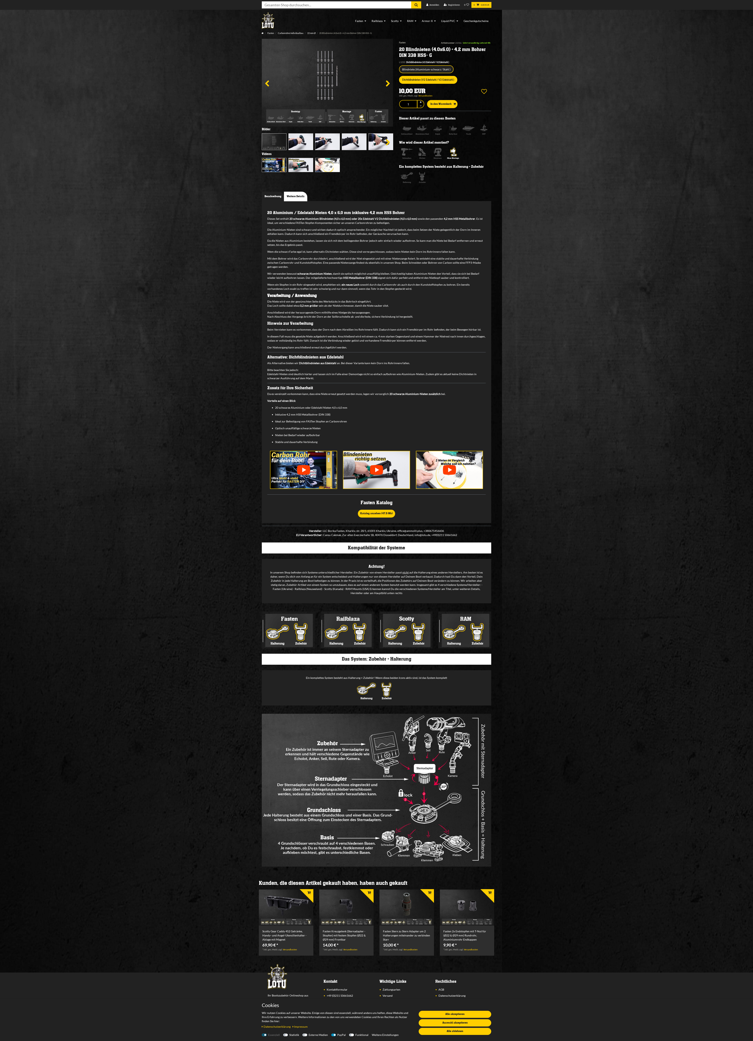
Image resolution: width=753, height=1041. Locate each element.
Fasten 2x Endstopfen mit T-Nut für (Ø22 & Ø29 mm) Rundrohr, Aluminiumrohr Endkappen (464, 935)
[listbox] (286, 907)
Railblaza (377, 21)
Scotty (395, 21)
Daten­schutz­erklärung (277, 1026)
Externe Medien (318, 1034)
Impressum (301, 1026)
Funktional (361, 1034)
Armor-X (427, 21)
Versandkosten (425, 95)
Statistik (294, 1034)
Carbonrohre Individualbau (290, 33)
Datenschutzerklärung (452, 995)
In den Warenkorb (441, 104)
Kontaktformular (337, 989)
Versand (388, 995)
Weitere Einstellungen (385, 1034)
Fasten (359, 21)
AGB (441, 989)
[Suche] (416, 4)
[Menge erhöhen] (420, 102)
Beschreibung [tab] (273, 196)
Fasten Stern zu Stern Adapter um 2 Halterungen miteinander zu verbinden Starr (406, 935)
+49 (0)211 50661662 (340, 995)
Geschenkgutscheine (476, 21)
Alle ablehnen (455, 1031)
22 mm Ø (311, 33)
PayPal (341, 1034)
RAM (410, 21)
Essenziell (274, 1034)
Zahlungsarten (391, 989)
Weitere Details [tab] (296, 196)
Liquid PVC (448, 21)
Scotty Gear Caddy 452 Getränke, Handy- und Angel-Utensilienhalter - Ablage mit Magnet (284, 935)
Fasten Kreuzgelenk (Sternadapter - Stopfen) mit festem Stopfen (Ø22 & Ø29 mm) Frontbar (344, 935)
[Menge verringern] (420, 106)
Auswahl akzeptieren (455, 1022)
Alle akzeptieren (455, 1014)
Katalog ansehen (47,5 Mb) (376, 513)
